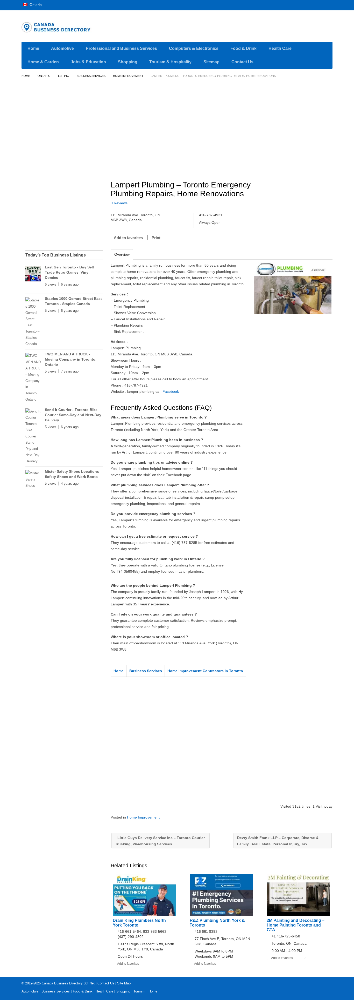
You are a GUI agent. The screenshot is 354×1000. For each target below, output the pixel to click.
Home (33, 48)
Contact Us (242, 62)
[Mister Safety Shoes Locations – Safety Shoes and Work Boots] (33, 479)
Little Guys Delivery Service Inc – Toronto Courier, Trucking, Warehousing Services (160, 841)
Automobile (30, 991)
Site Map (124, 983)
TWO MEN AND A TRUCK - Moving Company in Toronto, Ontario (70, 359)
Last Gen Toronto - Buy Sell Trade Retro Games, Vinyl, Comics (69, 272)
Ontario (35, 5)
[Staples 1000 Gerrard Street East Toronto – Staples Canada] (33, 322)
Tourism (139, 991)
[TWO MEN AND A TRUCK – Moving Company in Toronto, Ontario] (33, 378)
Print (156, 237)
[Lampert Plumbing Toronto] (292, 288)
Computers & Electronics (193, 48)
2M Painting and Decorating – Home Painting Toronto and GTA (295, 925)
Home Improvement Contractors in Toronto (205, 671)
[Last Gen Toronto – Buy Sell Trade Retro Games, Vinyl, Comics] (33, 274)
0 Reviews (119, 203)
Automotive (62, 48)
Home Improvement (128, 75)
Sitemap (211, 62)
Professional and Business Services (121, 48)
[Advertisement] (224, 129)
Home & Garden (43, 62)
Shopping (127, 62)
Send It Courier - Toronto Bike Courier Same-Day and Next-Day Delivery (73, 415)
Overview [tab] (122, 254)
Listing (63, 75)
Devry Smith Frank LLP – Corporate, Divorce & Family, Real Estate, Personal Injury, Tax (277, 841)
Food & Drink (243, 48)
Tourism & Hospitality (170, 62)
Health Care (280, 48)
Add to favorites (128, 237)
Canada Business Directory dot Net (68, 983)
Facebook (170, 391)
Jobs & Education (88, 62)
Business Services (91, 75)
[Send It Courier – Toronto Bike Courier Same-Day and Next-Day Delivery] (33, 436)
